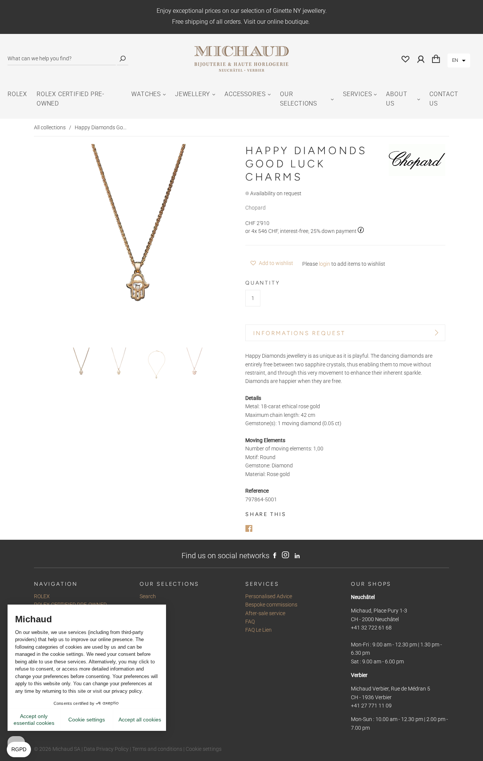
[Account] (421, 59)
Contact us (443, 98)
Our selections (298, 98)
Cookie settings (204, 749)
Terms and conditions (157, 749)
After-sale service (265, 613)
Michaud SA (66, 749)
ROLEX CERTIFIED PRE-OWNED (71, 98)
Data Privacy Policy (106, 749)
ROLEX (17, 94)
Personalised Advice (268, 596)
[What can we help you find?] (62, 58)
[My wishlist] (405, 59)
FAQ (250, 622)
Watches (146, 94)
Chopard (255, 208)
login (324, 264)
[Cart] (436, 59)
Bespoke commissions (271, 605)
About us (396, 98)
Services (357, 94)
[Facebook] (248, 528)
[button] (459, 60)
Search (148, 596)
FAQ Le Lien (258, 630)
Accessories (245, 94)
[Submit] (122, 58)
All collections (50, 127)
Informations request (299, 333)
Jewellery (192, 94)
